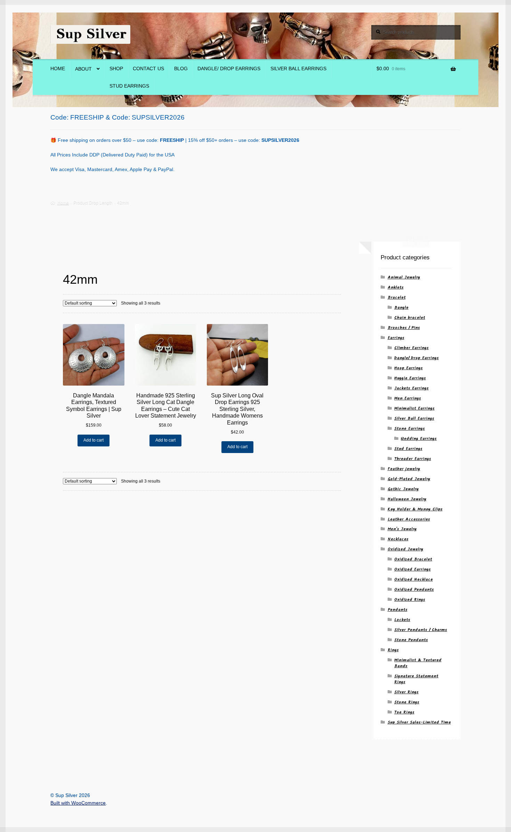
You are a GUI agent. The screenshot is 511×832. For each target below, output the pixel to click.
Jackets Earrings (411, 388)
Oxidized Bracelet (413, 559)
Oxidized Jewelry (405, 549)
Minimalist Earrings (414, 408)
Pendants (397, 609)
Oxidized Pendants (414, 589)
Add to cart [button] (93, 440)
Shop (116, 68)
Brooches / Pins (404, 327)
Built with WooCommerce (78, 803)
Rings (393, 650)
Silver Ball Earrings (298, 68)
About (83, 69)
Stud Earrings (129, 86)
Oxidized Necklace (413, 579)
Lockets (402, 619)
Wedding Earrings (419, 438)
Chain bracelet (409, 317)
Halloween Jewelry (407, 499)
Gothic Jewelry (403, 489)
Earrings (396, 337)
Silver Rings (406, 692)
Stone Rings (406, 702)
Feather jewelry (404, 469)
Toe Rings (404, 712)
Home (57, 68)
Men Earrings (407, 398)
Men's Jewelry (402, 529)
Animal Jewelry (404, 277)
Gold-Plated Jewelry (409, 479)
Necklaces (398, 539)
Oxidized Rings (409, 599)
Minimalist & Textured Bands (417, 663)
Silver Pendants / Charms (420, 630)
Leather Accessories (409, 519)
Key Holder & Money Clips (415, 509)
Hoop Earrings (408, 368)
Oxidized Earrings (412, 569)
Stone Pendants (411, 640)
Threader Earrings (412, 458)
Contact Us (148, 68)
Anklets (396, 287)
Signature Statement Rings (416, 679)
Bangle (401, 307)
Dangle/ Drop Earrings (228, 68)
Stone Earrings (409, 428)
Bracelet (397, 297)
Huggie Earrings (410, 378)
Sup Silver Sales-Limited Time (419, 722)
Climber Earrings (411, 348)
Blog (181, 68)
